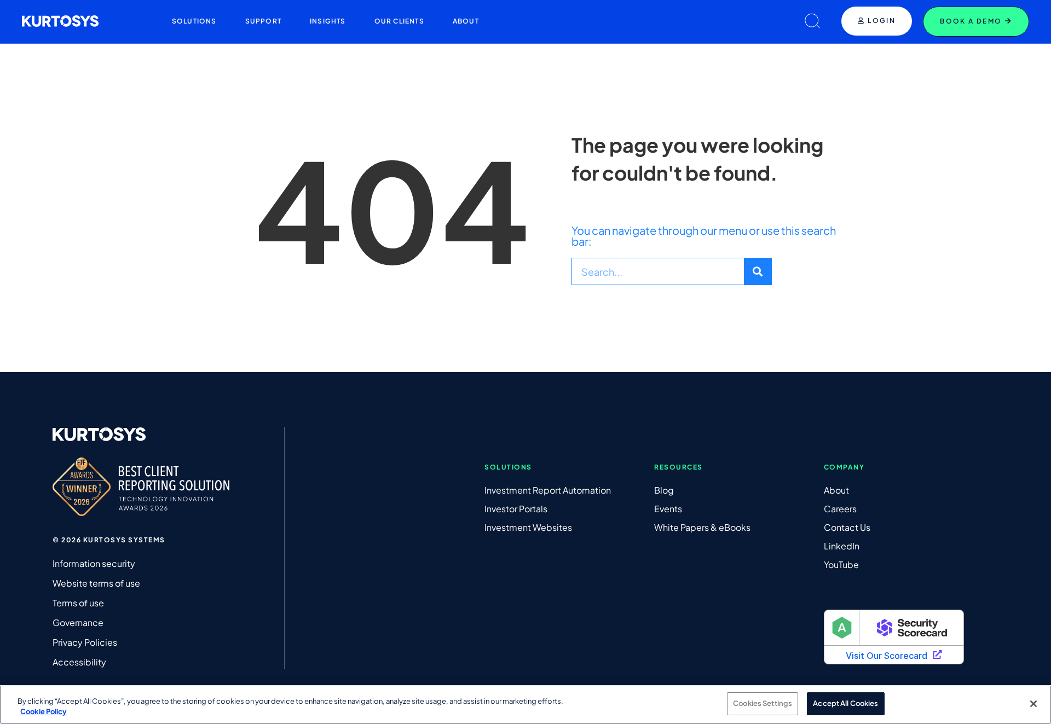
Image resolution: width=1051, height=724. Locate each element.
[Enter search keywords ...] (812, 22)
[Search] (757, 271)
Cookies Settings (762, 703)
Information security (94, 563)
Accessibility (79, 662)
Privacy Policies (85, 642)
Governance (78, 622)
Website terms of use (96, 583)
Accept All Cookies (845, 703)
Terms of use (78, 603)
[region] (525, 704)
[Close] (1033, 704)
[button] (194, 21)
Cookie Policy (43, 712)
